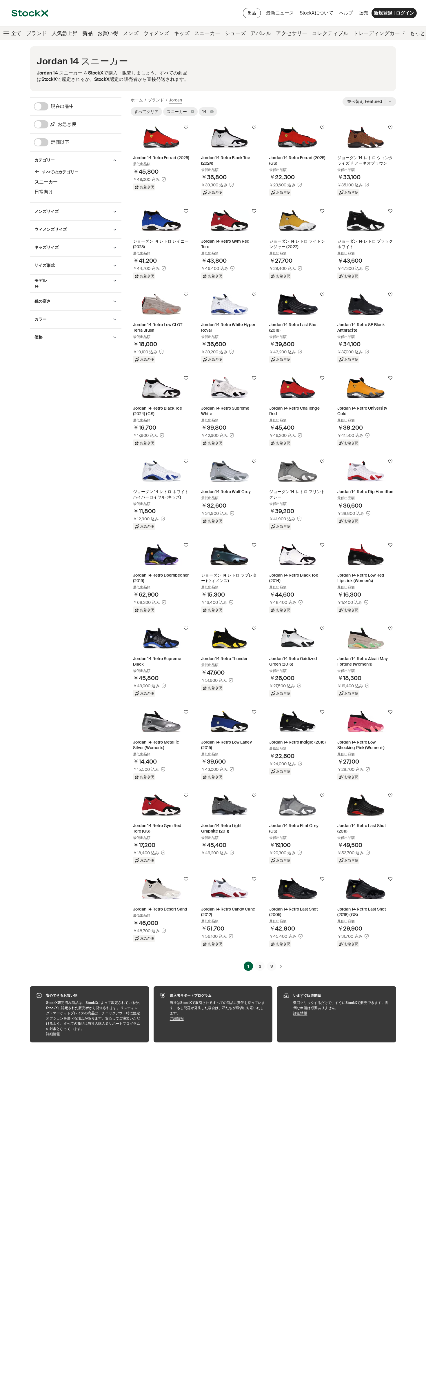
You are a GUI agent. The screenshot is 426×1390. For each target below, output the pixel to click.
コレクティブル (330, 33)
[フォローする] (186, 127)
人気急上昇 (65, 33)
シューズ (235, 33)
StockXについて (317, 14)
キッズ (182, 33)
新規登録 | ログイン (394, 13)
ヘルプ (346, 13)
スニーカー (207, 33)
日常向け (43, 192)
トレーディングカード (379, 33)
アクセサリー (291, 33)
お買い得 (107, 33)
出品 (252, 12)
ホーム (137, 100)
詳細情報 (94, 1033)
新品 (87, 33)
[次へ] (280, 966)
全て (16, 33)
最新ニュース (280, 13)
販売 (363, 13)
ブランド (36, 33)
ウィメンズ (156, 33)
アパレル (260, 33)
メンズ (131, 33)
